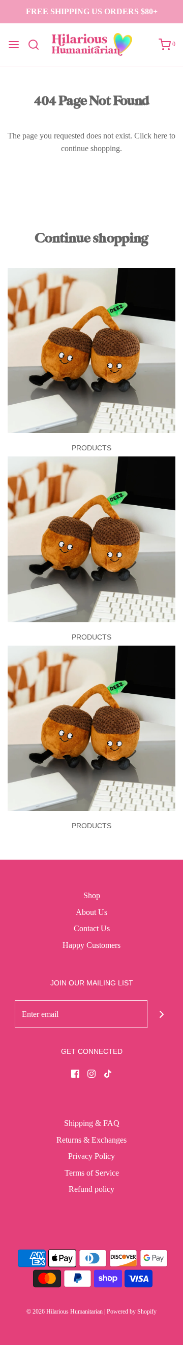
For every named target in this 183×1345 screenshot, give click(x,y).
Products (91, 448)
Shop (91, 895)
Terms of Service (92, 1173)
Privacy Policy (91, 1156)
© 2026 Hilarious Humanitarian (64, 1311)
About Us (91, 912)
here (160, 135)
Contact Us (92, 928)
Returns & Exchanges (91, 1140)
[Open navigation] (13, 44)
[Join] (161, 1014)
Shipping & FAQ (91, 1123)
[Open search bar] (37, 44)
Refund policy (91, 1189)
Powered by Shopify (132, 1311)
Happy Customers (91, 945)
